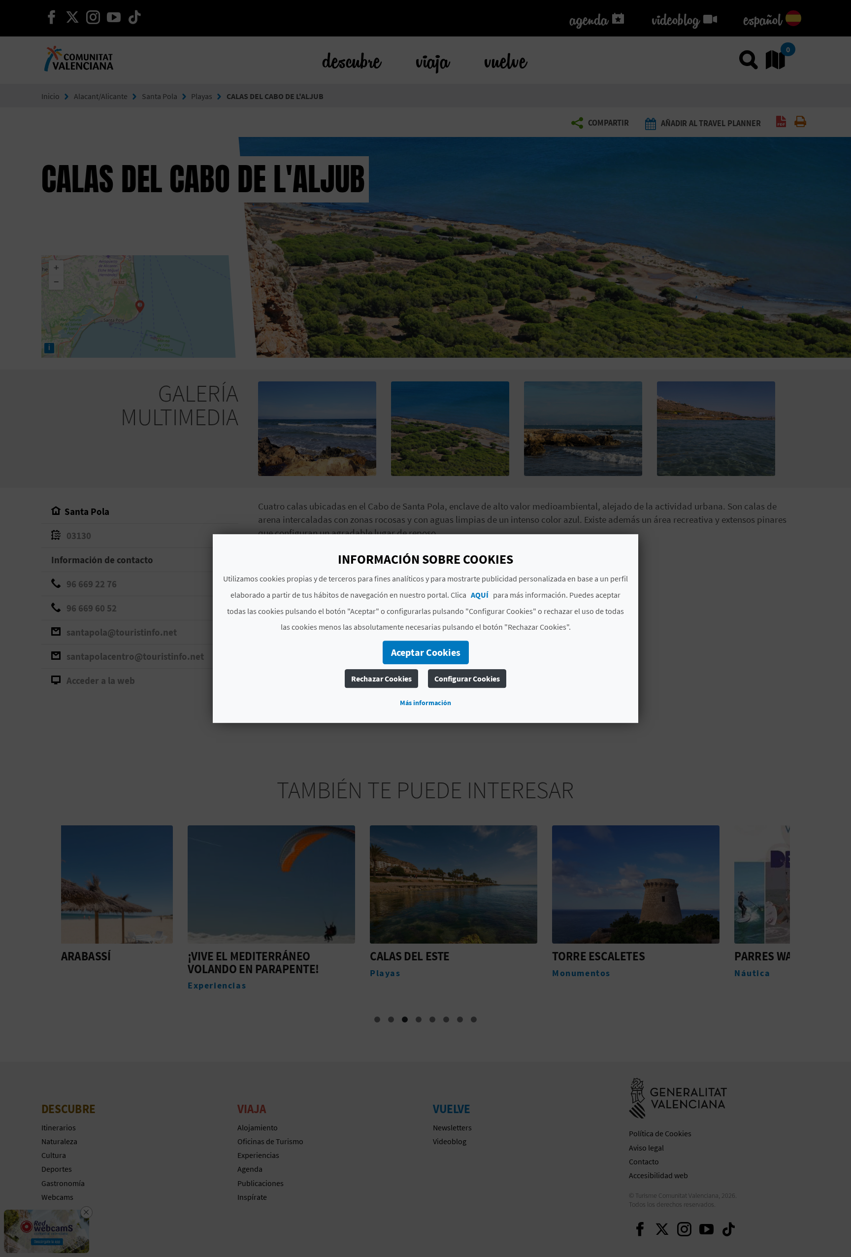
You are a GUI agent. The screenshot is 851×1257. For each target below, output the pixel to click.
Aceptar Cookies (425, 652)
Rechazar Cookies (381, 678)
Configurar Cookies (467, 678)
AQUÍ (480, 595)
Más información (425, 702)
